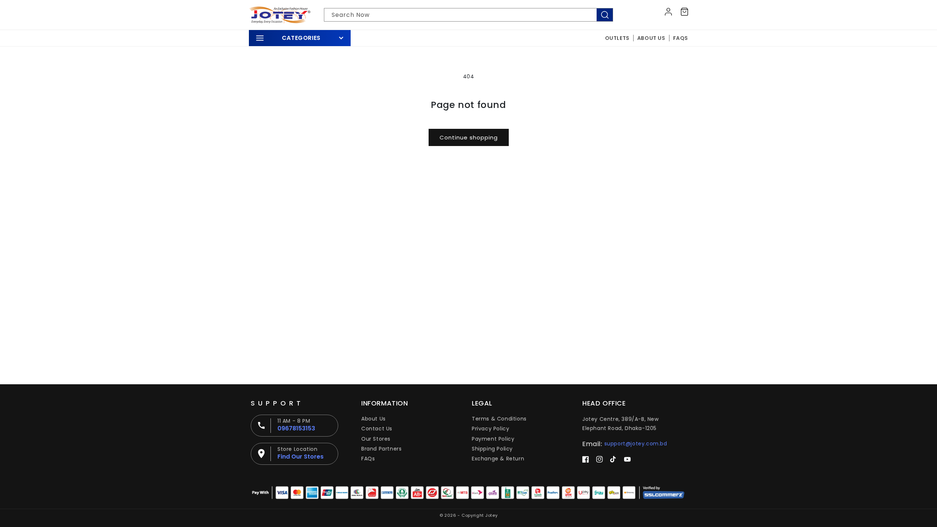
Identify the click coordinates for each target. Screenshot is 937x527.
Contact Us (376, 428)
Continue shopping (469, 137)
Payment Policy (493, 438)
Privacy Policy (490, 428)
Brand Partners (381, 448)
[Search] (605, 14)
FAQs (368, 458)
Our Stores (376, 438)
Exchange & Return (498, 458)
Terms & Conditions (499, 418)
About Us (373, 418)
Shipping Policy (492, 448)
